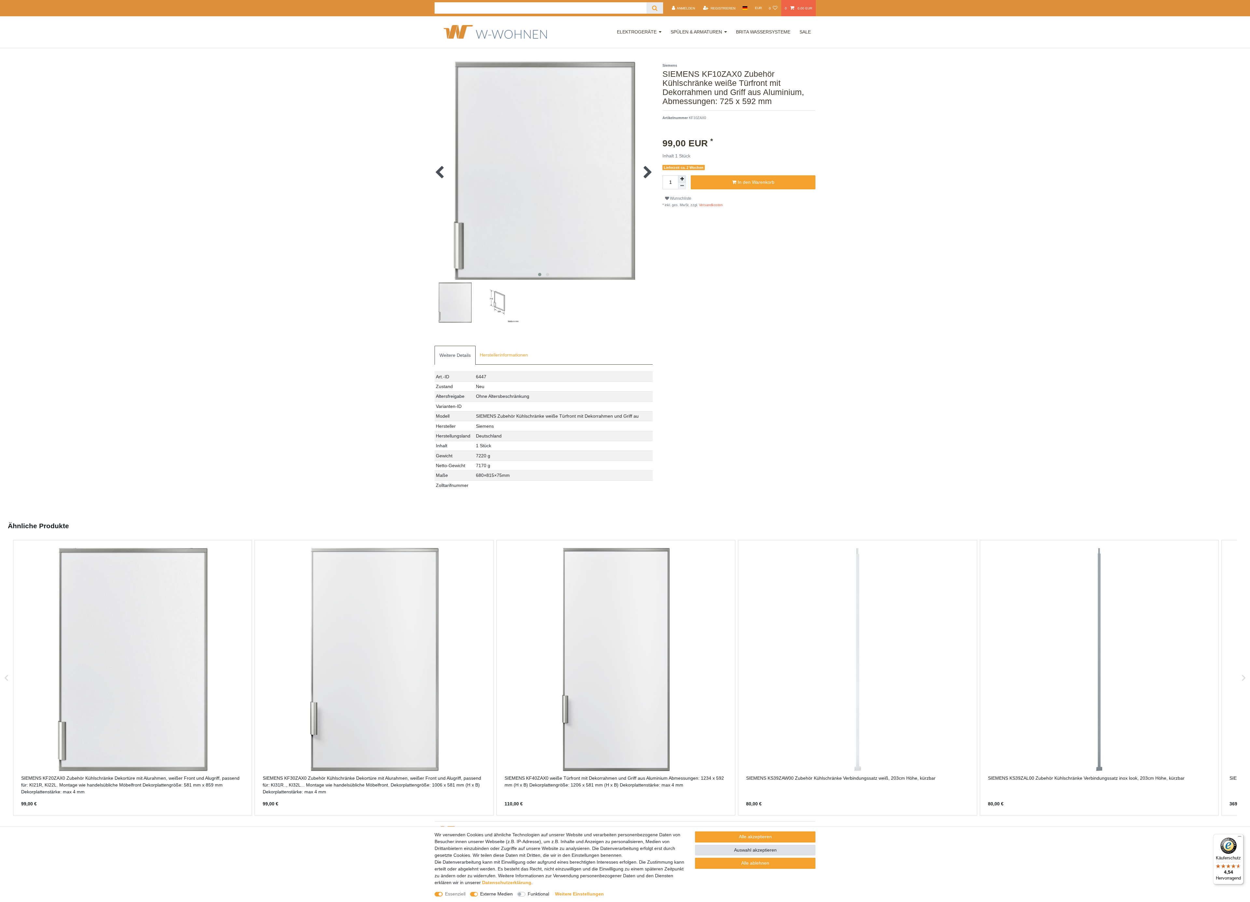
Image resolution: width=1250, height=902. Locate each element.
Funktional (538, 893)
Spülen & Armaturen (696, 31)
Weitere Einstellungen (579, 893)
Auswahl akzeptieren (755, 850)
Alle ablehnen (755, 863)
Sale (805, 31)
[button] (6, 678)
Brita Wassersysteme (763, 31)
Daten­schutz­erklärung (506, 882)
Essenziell (455, 893)
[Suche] (654, 8)
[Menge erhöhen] (682, 178)
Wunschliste (680, 198)
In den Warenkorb (755, 182)
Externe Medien (496, 893)
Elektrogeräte (637, 31)
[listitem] (132, 677)
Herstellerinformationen (504, 354)
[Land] (745, 8)
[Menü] (1239, 838)
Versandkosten (710, 205)
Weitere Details (455, 355)
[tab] (455, 355)
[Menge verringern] (682, 185)
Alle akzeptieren (755, 836)
